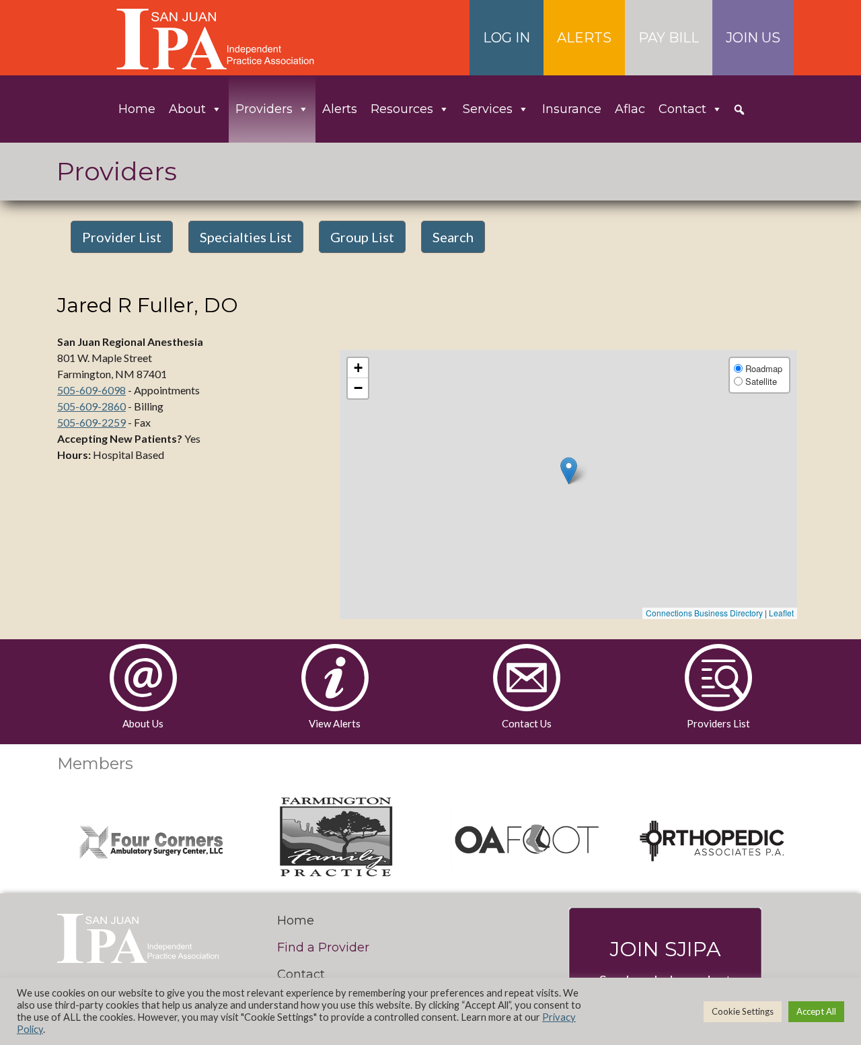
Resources (402, 109)
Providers (264, 109)
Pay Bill (668, 38)
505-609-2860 (91, 406)
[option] (151, 839)
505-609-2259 (91, 422)
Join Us (753, 38)
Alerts (584, 38)
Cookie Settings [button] (743, 1011)
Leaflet (781, 612)
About (187, 109)
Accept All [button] (816, 1011)
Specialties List (246, 237)
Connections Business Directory (704, 612)
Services (488, 109)
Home (136, 109)
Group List (362, 237)
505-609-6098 (91, 390)
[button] (739, 110)
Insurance (571, 109)
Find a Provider (323, 947)
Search (453, 237)
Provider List (121, 237)
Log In (506, 38)
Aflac (630, 109)
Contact (682, 109)
